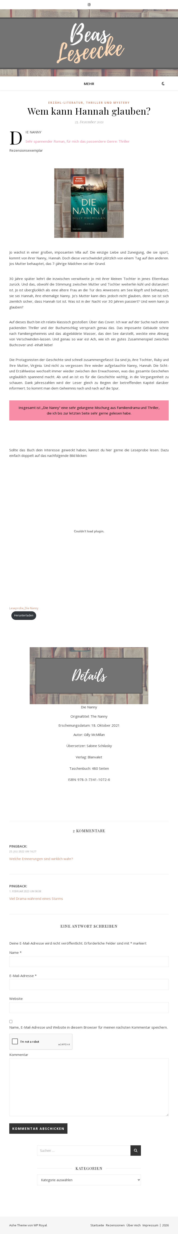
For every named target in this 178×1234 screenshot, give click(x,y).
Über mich (134, 1225)
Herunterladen (23, 615)
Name (15, 952)
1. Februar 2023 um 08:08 (25, 891)
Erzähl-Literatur (65, 103)
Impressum (150, 1225)
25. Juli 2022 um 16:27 (22, 851)
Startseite (97, 1225)
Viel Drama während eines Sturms (36, 898)
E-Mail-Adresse (23, 975)
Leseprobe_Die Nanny (23, 608)
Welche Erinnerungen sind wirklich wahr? (41, 858)
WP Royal (40, 1225)
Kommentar (18, 1054)
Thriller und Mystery (108, 103)
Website (16, 998)
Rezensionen (115, 1225)
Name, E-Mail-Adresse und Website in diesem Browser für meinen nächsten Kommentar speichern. (88, 1027)
